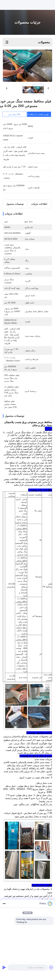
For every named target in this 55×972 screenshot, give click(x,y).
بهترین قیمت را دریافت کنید (37, 114)
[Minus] (4, 903)
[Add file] (51, 967)
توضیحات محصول (15, 204)
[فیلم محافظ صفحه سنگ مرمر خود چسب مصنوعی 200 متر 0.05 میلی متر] (27, 66)
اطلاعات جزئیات (39, 204)
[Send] (4, 967)
